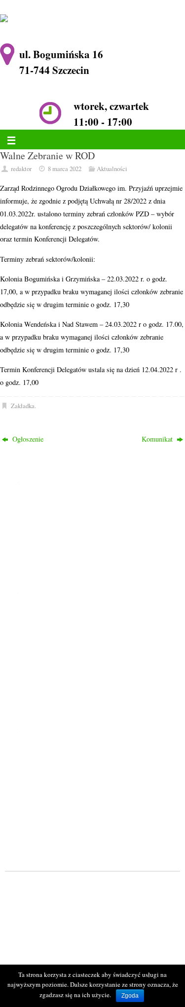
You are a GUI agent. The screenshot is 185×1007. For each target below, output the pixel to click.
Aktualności (112, 168)
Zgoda (130, 995)
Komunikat (158, 439)
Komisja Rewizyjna (56, 672)
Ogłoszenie (26, 439)
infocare (48, 900)
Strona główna (49, 621)
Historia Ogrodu (52, 647)
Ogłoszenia (44, 634)
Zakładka (23, 405)
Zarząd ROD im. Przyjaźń (65, 659)
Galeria (39, 685)
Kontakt (40, 698)
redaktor (21, 168)
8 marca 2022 (64, 168)
